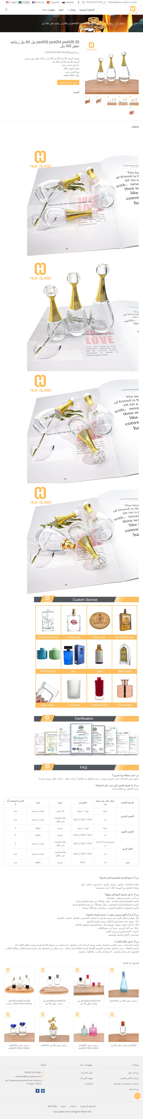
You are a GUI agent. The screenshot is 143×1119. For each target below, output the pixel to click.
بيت (132, 23)
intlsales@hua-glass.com (121, 2)
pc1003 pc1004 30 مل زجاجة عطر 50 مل (88, 1002)
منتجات (72, 9)
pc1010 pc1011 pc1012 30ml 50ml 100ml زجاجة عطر (19, 1002)
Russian (70, 2)
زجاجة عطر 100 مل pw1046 (123, 1001)
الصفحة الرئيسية (87, 9)
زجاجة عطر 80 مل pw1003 (54, 1045)
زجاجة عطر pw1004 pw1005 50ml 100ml (19, 1047)
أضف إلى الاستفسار (68, 82)
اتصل (61, 9)
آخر (137, 1094)
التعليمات (88, 1083)
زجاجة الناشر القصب (129, 1078)
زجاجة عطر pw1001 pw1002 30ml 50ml (89, 1047)
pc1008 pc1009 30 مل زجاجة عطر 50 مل (54, 1002)
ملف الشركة (86, 1072)
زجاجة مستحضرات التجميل (126, 1083)
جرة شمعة (134, 1089)
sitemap (52, 1106)
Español (55, 2)
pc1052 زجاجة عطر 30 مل (123, 1045)
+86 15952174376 (94, 2)
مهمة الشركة (86, 1078)
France (40, 2)
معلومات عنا (49, 9)
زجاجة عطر (107, 23)
